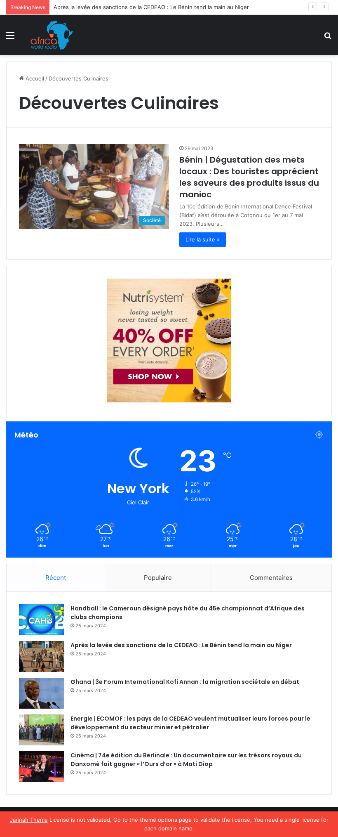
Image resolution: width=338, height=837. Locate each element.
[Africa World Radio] (52, 35)
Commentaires (271, 578)
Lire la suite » (202, 239)
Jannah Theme (29, 819)
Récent (55, 578)
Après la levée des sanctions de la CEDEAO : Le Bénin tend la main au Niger (151, 7)
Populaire (158, 578)
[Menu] (10, 38)
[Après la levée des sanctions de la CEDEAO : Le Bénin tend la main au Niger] (41, 656)
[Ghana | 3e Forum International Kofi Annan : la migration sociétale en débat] (41, 693)
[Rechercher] (328, 38)
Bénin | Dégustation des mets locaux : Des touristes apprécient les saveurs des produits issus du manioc (249, 177)
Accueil (34, 78)
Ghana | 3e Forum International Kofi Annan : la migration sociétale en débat (184, 682)
